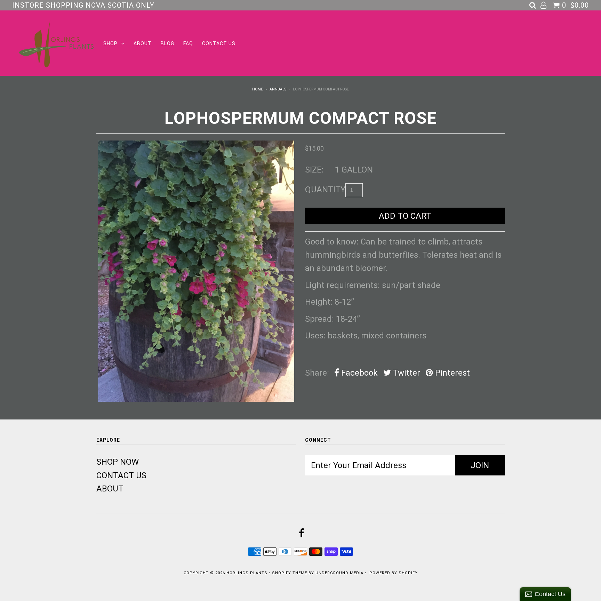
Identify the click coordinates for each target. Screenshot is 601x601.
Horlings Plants (246, 573)
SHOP (110, 43)
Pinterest (451, 373)
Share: (317, 373)
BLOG (167, 43)
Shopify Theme (289, 573)
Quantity (325, 189)
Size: (314, 170)
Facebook (358, 373)
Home (257, 89)
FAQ (188, 43)
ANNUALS (278, 89)
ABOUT (143, 43)
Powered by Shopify (393, 573)
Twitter (405, 373)
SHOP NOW (117, 462)
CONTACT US (218, 43)
